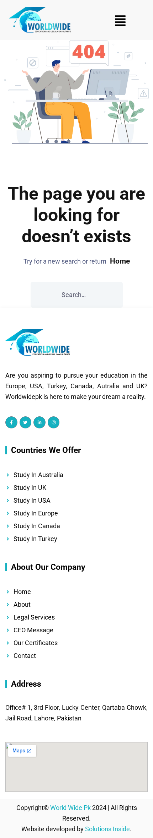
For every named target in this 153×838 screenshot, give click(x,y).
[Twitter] (26, 422)
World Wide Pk (70, 807)
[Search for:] (77, 295)
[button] (120, 20)
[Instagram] (54, 422)
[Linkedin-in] (39, 422)
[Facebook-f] (11, 422)
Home (120, 261)
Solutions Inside (107, 829)
